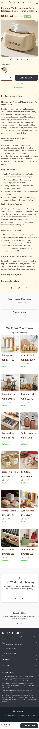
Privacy (25, 715)
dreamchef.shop (8, 676)
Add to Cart (29, 725)
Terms (21, 715)
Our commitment (8, 691)
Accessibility (32, 715)
